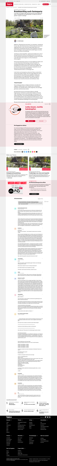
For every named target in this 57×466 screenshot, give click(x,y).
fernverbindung (9, 439)
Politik (11, 7)
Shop (7, 453)
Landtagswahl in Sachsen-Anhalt (22, 423)
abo (41, 422)
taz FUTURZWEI (43, 439)
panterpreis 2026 (43, 429)
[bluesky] (47, 417)
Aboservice (20, 452)
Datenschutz (35, 460)
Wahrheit (7, 432)
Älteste (42, 198)
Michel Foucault (20, 429)
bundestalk (8, 437)
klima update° (8, 440)
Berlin (7, 429)
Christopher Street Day (21, 425)
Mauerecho (8, 442)
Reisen (7, 450)
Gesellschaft (8, 425)
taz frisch (19, 439)
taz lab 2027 (31, 443)
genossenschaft (43, 423)
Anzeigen (8, 455)
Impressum (39, 460)
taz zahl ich (42, 425)
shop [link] (15, 1)
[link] (19, 4)
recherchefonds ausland (45, 426)
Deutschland (15, 7)
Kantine (7, 452)
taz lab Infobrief (20, 442)
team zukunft (20, 437)
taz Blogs (42, 438)
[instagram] (50, 417)
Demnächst (31, 437)
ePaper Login (20, 453)
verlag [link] (7, 1)
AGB (42, 460)
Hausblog (30, 423)
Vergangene (31, 442)
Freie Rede (8, 443)
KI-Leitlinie (48, 458)
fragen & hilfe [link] (18, 1)
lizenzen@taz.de (13, 460)
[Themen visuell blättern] (41, 4)
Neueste (39, 198)
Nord (7, 430)
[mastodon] (45, 417)
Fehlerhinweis (25, 149)
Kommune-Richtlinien (42, 458)
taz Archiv (42, 442)
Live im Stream (31, 440)
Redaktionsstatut (36, 458)
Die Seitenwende (32, 425)
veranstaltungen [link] (11, 1)
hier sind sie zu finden (24, 203)
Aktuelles (30, 422)
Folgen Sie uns (42, 417)
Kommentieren (20, 149)
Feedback (19, 450)
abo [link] (39, 1)
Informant (31, 460)
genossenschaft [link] (43, 1)
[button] (50, 4)
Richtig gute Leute (21, 426)
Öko (7, 423)
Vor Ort (30, 439)
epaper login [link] (48, 1)
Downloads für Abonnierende (23, 454)
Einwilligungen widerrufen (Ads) (34, 461)
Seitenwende (45, 460)
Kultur (7, 426)
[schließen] (50, 104)
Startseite (7, 7)
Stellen (30, 426)
